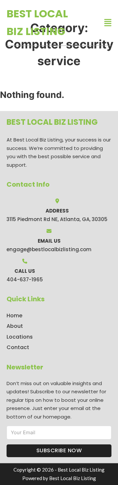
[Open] (107, 23)
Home (14, 315)
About (15, 326)
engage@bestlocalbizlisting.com (49, 249)
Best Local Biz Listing (37, 22)
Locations (20, 337)
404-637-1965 (25, 279)
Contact (18, 347)
